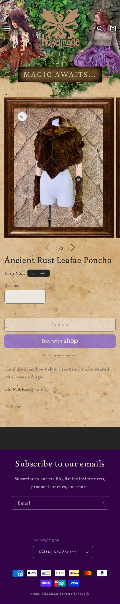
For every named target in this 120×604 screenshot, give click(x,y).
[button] (7, 28)
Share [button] (16, 406)
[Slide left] (47, 247)
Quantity (11, 285)
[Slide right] (72, 247)
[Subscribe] (101, 503)
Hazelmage (50, 593)
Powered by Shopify (75, 593)
